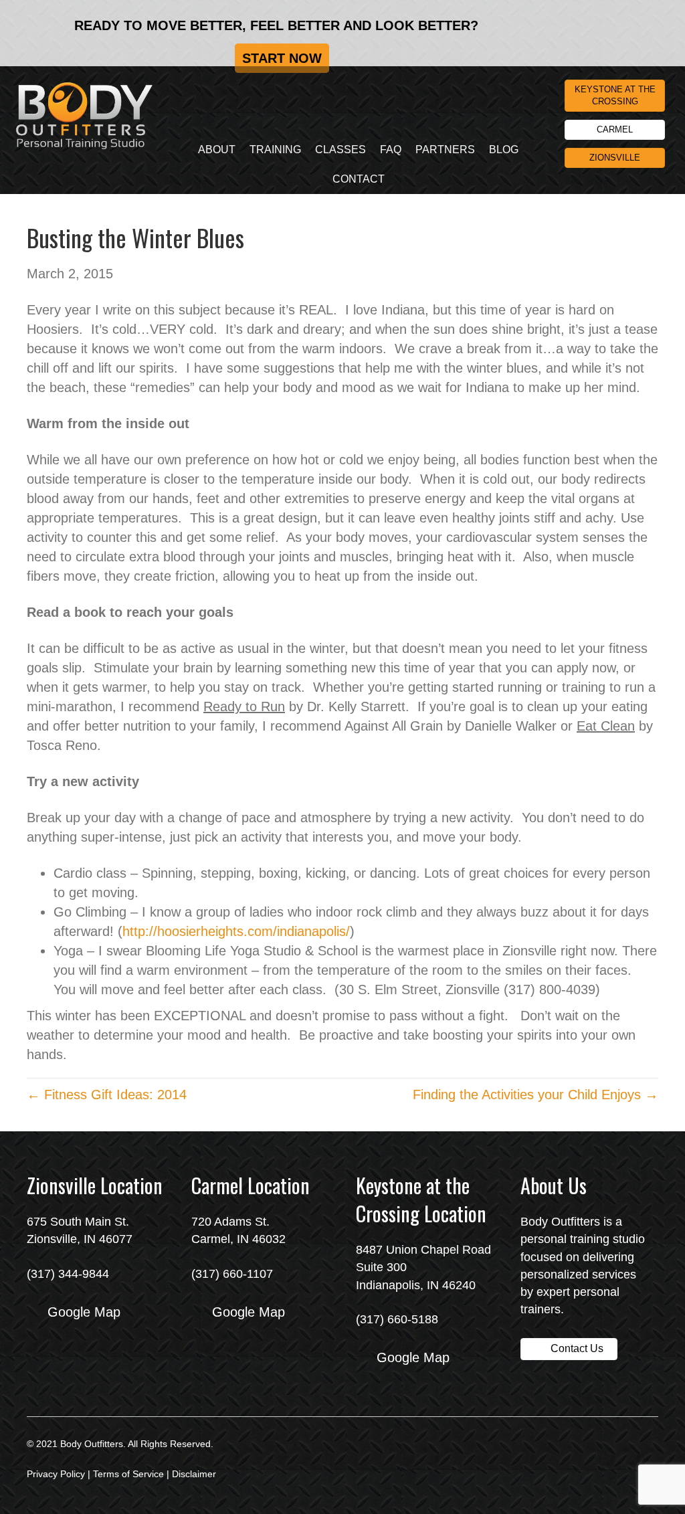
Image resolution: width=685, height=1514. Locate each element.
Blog (503, 149)
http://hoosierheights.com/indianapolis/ (236, 931)
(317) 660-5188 (397, 1319)
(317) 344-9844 (68, 1274)
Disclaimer (194, 1474)
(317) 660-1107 (232, 1274)
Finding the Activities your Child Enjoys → (535, 1094)
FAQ (390, 149)
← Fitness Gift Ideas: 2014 (107, 1094)
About (216, 149)
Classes (340, 149)
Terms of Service (128, 1474)
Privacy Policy (56, 1474)
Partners (445, 149)
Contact (358, 179)
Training (275, 149)
